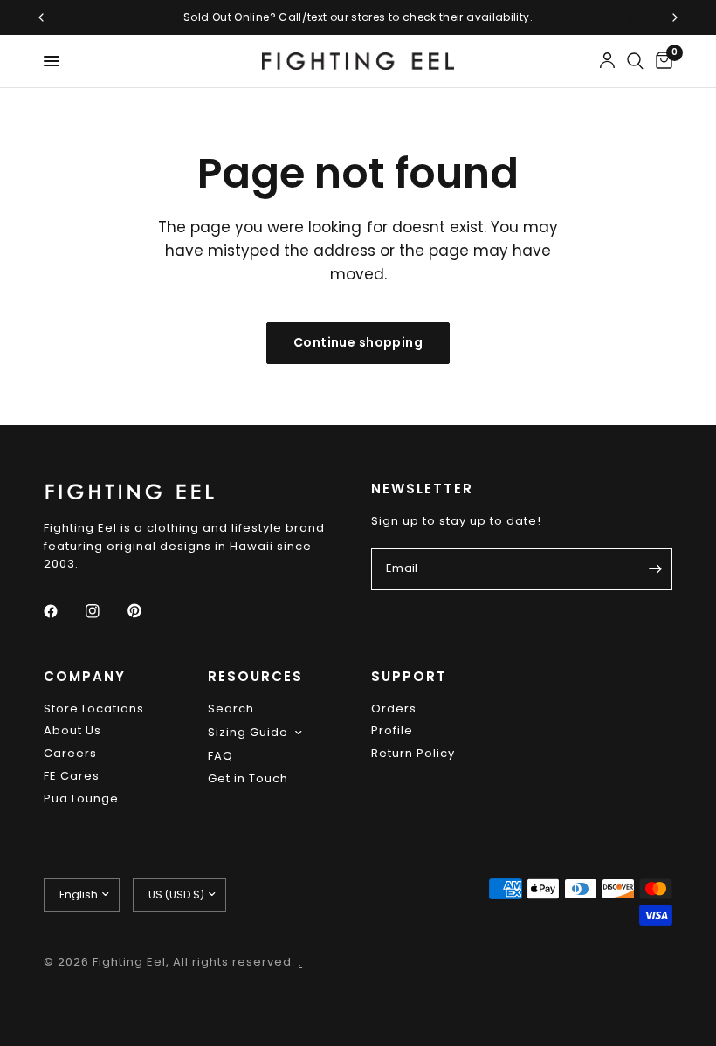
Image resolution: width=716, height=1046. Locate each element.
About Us (72, 730)
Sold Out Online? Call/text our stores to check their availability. (358, 17)
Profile (392, 730)
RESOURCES (255, 676)
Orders (394, 708)
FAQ (220, 755)
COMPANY (85, 676)
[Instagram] (105, 611)
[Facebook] (63, 611)
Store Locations (94, 708)
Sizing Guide (248, 732)
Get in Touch (248, 778)
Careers (70, 753)
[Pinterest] (146, 610)
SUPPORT (409, 676)
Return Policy (413, 753)
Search (231, 708)
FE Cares (72, 775)
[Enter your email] (654, 569)
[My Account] (607, 61)
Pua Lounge (81, 798)
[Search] (635, 61)
